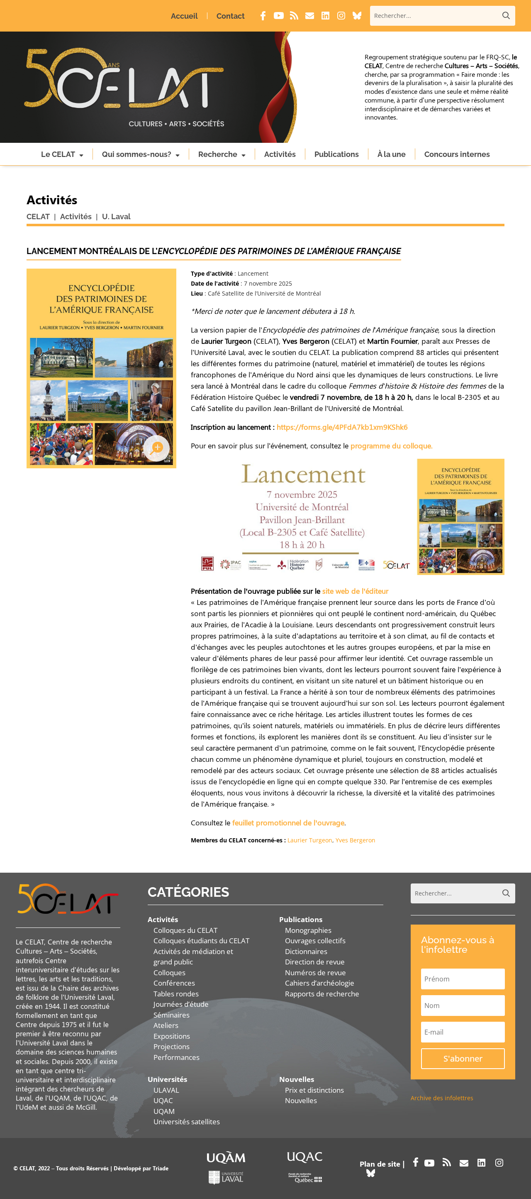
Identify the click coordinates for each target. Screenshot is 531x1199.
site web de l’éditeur (355, 591)
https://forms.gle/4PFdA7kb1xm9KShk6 (342, 427)
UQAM (164, 1111)
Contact (231, 16)
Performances (176, 1057)
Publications (336, 154)
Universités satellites (186, 1121)
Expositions (171, 1036)
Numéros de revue (315, 972)
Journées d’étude (181, 1004)
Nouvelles (301, 1100)
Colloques (169, 972)
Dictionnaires (306, 951)
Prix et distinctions (314, 1090)
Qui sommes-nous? (136, 154)
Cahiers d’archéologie (319, 983)
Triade (160, 1168)
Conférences (174, 983)
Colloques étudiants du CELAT (201, 940)
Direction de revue (315, 962)
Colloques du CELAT (185, 930)
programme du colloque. (392, 445)
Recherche (217, 154)
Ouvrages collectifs (315, 940)
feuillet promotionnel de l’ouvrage (288, 822)
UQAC (163, 1100)
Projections (171, 1046)
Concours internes (457, 154)
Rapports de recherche (322, 993)
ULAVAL (166, 1090)
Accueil (184, 16)
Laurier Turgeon (309, 840)
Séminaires (171, 1015)
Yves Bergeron (355, 840)
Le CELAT (58, 154)
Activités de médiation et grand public (193, 957)
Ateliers (165, 1025)
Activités (280, 154)
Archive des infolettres (442, 1098)
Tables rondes (176, 993)
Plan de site (380, 1164)
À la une (392, 154)
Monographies (308, 930)
